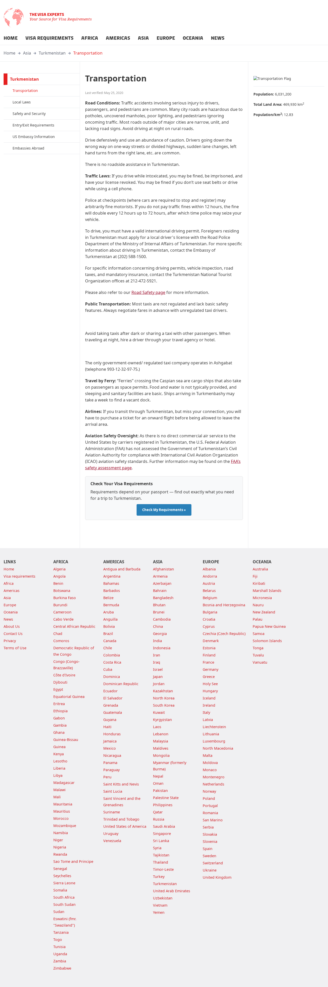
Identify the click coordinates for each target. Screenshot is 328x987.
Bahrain (160, 590)
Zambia (59, 961)
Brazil (108, 633)
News (8, 619)
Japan (158, 676)
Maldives (160, 748)
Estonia (209, 647)
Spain (207, 848)
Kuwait (159, 712)
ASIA (143, 38)
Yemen (159, 912)
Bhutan (159, 604)
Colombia (111, 655)
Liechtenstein (214, 726)
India (157, 640)
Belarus (209, 590)
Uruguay (110, 833)
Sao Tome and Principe (73, 861)
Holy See (210, 683)
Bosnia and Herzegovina (224, 604)
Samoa (258, 633)
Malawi (59, 789)
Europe (10, 604)
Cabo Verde (63, 619)
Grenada (110, 705)
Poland (209, 798)
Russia (158, 819)
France (208, 662)
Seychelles (62, 875)
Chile (107, 647)
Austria (209, 583)
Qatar (158, 812)
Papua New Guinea (269, 626)
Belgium (210, 597)
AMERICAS (118, 38)
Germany (210, 669)
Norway (209, 791)
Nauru (258, 604)
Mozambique (64, 825)
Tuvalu (258, 655)
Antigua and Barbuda (121, 569)
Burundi (60, 604)
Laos (157, 726)
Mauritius (61, 811)
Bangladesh (163, 597)
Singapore (162, 833)
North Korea (164, 698)
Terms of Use (15, 647)
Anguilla (110, 619)
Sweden (209, 855)
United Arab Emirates (171, 890)
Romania (210, 812)
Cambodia (162, 619)
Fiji (255, 576)
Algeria (59, 569)
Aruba (108, 612)
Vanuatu (260, 662)
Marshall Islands (267, 590)
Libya (58, 775)
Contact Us (13, 633)
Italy (206, 712)
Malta (207, 755)
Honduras (112, 733)
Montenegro (213, 776)
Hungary (210, 690)
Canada (109, 640)
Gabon (59, 718)
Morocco (61, 818)
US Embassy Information (34, 136)
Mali (57, 796)
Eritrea (59, 703)
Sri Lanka (161, 840)
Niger (58, 839)
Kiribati (259, 583)
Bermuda (111, 604)
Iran (156, 655)
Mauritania (62, 804)
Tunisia (59, 946)
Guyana (109, 719)
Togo (57, 939)
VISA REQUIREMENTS (49, 38)
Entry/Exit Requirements (33, 125)
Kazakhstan (163, 690)
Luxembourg (214, 741)
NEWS (217, 38)
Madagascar (64, 782)
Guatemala (112, 712)
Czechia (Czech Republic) (224, 633)
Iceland (209, 698)
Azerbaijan (162, 583)
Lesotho (60, 761)
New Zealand (264, 612)
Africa (9, 583)
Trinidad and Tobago (121, 819)
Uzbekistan (162, 898)
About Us (12, 626)
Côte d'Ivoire (64, 675)
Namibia (60, 832)
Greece (209, 676)
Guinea (59, 746)
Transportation (87, 53)
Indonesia (161, 647)
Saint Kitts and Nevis (121, 784)
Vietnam (160, 905)
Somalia (60, 890)
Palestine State (166, 797)
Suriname (111, 812)
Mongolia (161, 755)
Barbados (111, 590)
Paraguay (111, 769)
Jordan (159, 683)
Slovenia (210, 841)
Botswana (61, 590)
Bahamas (111, 583)
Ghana (59, 732)
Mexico (109, 748)
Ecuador (110, 690)
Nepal (158, 776)
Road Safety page (148, 292)
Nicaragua (112, 755)
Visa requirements (19, 576)
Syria (157, 847)
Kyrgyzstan (162, 719)
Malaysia (160, 741)
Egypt (58, 689)
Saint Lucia (112, 791)
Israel (158, 669)
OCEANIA (193, 38)
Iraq (156, 662)
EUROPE (166, 38)
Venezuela (112, 840)
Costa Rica (112, 662)
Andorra (210, 576)
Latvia (208, 719)
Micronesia (262, 597)
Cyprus (209, 626)
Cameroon (62, 612)
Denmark (211, 640)
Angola (59, 576)
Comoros (61, 640)
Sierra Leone (64, 882)
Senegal (60, 868)
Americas (11, 590)
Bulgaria (210, 612)
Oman (158, 783)
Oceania (11, 612)
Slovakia (210, 834)
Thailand (160, 862)
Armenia (160, 576)
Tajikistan (161, 855)
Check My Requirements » (164, 509)
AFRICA (89, 38)
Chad (57, 633)
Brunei (159, 612)
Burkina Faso (64, 597)
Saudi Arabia (164, 826)
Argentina (111, 576)
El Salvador (112, 698)
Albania (209, 569)
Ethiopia (60, 710)
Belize (108, 597)
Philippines (162, 804)
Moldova (210, 762)
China (158, 626)
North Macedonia (218, 748)
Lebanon (160, 733)
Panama (110, 762)
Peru (107, 776)
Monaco (210, 769)
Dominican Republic (120, 683)
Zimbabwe (62, 968)
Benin (58, 583)
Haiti (107, 726)
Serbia (208, 827)
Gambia (60, 725)
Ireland (209, 705)
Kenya (58, 753)
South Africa (64, 897)
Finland (209, 655)
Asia (27, 53)
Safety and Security (29, 113)
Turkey (159, 876)
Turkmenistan (52, 53)
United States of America (124, 826)
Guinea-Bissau (65, 739)
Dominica (111, 676)
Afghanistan (163, 569)
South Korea (164, 705)
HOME (11, 38)
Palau (257, 619)
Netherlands (213, 784)
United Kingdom (217, 877)
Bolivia (109, 626)
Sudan (58, 911)
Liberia (59, 768)
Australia (260, 569)
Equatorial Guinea (69, 696)
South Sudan (64, 904)
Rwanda (60, 854)
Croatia (209, 619)
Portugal (210, 805)
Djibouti (60, 682)
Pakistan (160, 790)
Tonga (258, 647)
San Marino (213, 820)
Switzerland (213, 863)
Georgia (160, 633)
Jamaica (110, 741)
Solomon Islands (267, 640)
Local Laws (22, 102)
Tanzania (61, 932)
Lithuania (211, 733)
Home (9, 53)
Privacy (10, 640)
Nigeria (59, 847)
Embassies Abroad (28, 148)
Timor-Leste (163, 869)
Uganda (60, 953)
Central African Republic (74, 626)
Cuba (107, 669)
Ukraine (210, 870)
